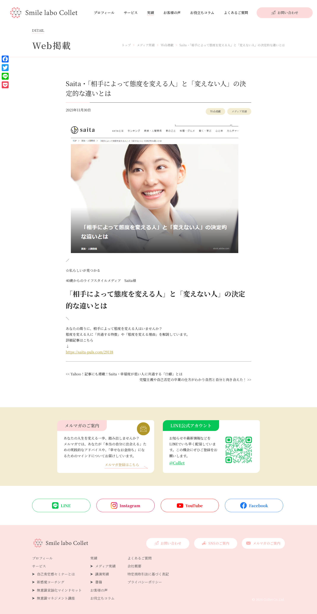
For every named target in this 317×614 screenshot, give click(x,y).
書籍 (98, 582)
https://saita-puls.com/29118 (89, 352)
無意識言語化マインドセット (59, 590)
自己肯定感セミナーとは (56, 574)
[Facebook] (5, 59)
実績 (150, 12)
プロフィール (104, 12)
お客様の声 (172, 12)
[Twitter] (5, 67)
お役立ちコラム (202, 12)
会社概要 (134, 566)
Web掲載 (215, 111)
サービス (131, 12)
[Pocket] (5, 85)
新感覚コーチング (50, 582)
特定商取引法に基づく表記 (148, 574)
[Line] (5, 76)
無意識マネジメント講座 (56, 598)
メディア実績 (239, 111)
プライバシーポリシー (144, 582)
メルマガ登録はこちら (122, 465)
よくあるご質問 (236, 12)
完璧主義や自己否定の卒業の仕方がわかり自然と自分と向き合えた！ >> (195, 379)
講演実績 (102, 574)
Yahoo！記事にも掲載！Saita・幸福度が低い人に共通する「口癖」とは (126, 374)
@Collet (177, 463)
